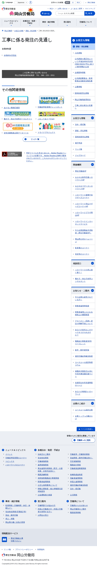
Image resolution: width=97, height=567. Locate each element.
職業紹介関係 (75, 465)
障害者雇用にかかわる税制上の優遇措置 (84, 313)
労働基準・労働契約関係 (80, 454)
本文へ (52, 8)
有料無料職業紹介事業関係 (48, 478)
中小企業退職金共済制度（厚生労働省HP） (84, 231)
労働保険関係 (43, 461)
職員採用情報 (75, 513)
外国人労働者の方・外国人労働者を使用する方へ (50, 510)
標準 (67, 2)
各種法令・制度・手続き (49, 450)
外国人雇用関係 (76, 482)
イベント (9, 454)
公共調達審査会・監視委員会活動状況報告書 (83, 79)
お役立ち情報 (83, 40)
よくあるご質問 (76, 8)
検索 (90, 13)
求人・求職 (9, 519)
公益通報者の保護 (45, 495)
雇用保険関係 (43, 465)
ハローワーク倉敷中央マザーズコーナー (84, 196)
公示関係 (73, 495)
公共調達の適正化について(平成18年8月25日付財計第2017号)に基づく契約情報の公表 (84, 63)
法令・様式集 (80, 124)
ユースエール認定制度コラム (84, 363)
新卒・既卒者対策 (82, 350)
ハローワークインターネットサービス (84, 222)
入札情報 (78, 53)
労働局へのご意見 (83, 440)
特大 (78, 2)
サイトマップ (90, 8)
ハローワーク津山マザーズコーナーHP (84, 205)
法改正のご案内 (44, 454)
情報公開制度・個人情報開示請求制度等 (50, 490)
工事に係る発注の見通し (83, 106)
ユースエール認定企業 (84, 410)
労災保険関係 (75, 461)
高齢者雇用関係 (76, 478)
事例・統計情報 (12, 501)
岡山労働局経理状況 (83, 100)
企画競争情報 (80, 72)
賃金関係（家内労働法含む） (81, 458)
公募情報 (78, 87)
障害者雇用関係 (44, 482)
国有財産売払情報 (82, 93)
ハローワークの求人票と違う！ (84, 271)
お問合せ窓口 (43, 515)
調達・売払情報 (82, 47)
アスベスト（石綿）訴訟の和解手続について (84, 322)
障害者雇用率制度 (82, 306)
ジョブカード (80, 155)
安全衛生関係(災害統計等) (15, 512)
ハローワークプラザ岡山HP (84, 214)
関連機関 (77, 165)
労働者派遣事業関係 (78, 468)
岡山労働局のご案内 (78, 509)
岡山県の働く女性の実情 (15, 522)
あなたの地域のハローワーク (84, 392)
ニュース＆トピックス (15, 450)
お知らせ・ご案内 (81, 291)
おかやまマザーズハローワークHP (84, 187)
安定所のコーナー (82, 254)
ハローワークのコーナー (15, 465)
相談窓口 (77, 263)
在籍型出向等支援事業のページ (84, 384)
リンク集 (78, 149)
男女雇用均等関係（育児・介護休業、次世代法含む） (50, 469)
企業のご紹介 (79, 403)
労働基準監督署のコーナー (16, 458)
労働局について (77, 501)
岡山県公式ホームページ (84, 240)
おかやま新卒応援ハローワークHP (84, 178)
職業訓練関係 (43, 475)
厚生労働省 (91, 2)
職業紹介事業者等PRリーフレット (83, 342)
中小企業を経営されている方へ (84, 298)
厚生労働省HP (80, 171)
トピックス (9, 461)
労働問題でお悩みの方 (46, 505)
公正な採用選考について (47, 485)
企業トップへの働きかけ (84, 417)
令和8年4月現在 (10, 55)
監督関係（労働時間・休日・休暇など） (17, 506)
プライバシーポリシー (24, 549)
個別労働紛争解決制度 (84, 356)
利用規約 (40, 549)
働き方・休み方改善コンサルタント (84, 280)
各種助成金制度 (76, 475)
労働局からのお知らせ (79, 505)
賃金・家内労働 (11, 515)
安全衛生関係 (43, 458)
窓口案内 (42, 501)
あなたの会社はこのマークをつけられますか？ (84, 332)
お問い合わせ (62, 8)
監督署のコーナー (82, 248)
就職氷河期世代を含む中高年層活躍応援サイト (84, 373)
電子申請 (78, 143)
